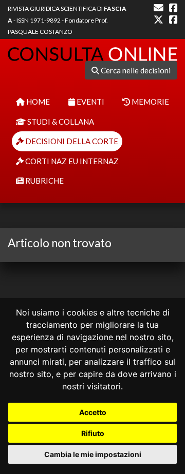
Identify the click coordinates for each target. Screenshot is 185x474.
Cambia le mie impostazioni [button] (92, 454)
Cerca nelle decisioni (135, 70)
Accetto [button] (92, 412)
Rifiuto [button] (92, 433)
